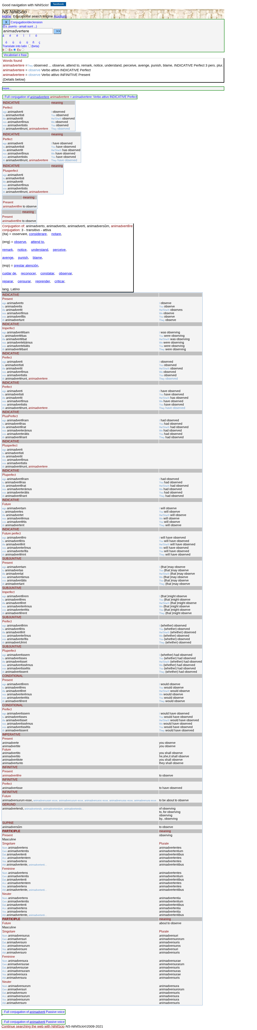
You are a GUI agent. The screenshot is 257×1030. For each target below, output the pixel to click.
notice (22, 250)
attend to (37, 242)
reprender (42, 281)
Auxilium (60, 16)
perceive (59, 250)
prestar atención (26, 265)
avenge (7, 258)
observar (65, 273)
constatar (47, 273)
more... (6, 88)
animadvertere (39, 96)
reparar (7, 281)
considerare (38, 234)
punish (23, 258)
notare (56, 234)
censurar (24, 281)
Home (6, 16)
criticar (59, 281)
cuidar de (9, 273)
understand (39, 250)
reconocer (28, 273)
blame (37, 258)
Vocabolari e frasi (15, 55)
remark (7, 250)
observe (20, 242)
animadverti (37, 1011)
